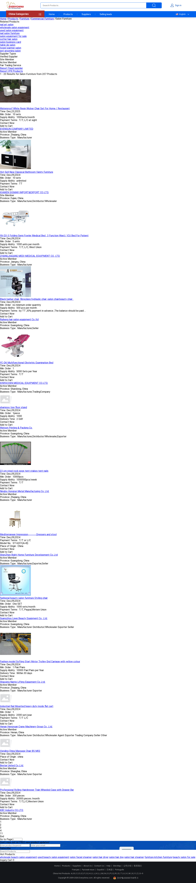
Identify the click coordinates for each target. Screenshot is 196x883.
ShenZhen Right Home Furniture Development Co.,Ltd (29, 554)
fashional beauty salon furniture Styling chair (24, 598)
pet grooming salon (10, 50)
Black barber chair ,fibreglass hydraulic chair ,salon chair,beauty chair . (37, 299)
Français (75, 870)
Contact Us (99, 866)
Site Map (117, 866)
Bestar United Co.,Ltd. (12, 765)
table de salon (7, 44)
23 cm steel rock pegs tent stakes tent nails (24, 470)
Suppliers (86, 14)
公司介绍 (127, 866)
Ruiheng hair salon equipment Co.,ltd (19, 319)
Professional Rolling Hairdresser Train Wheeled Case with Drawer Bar (37, 789)
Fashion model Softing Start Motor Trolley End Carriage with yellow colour (40, 661)
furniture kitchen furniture (154, 857)
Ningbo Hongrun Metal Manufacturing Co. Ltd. (24, 491)
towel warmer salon (10, 47)
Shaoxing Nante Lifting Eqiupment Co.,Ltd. (22, 681)
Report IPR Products (11, 71)
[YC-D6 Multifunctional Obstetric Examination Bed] (15, 359)
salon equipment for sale (13, 36)
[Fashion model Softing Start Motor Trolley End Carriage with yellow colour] (15, 658)
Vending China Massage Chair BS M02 (20, 750)
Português (119, 870)
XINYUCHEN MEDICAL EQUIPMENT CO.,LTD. (24, 383)
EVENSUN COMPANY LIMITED (16, 128)
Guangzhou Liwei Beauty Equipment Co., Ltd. (23, 618)
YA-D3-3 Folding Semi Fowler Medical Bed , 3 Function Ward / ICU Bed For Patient (44, 235)
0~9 (141, 873)
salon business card (10, 42)
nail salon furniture (10, 33)
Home (52, 14)
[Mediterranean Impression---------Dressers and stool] (15, 531)
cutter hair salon (8, 39)
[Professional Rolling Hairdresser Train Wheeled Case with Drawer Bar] (6, 786)
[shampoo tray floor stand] (6, 404)
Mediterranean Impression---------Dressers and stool (28, 534)
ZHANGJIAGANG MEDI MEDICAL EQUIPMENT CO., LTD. (30, 255)
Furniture (24, 18)
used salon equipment (12, 30)
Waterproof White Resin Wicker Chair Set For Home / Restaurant (35, 108)
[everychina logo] (15, 5)
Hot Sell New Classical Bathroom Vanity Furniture (26, 172)
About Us (87, 866)
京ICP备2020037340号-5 (127, 878)
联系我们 (138, 866)
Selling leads (106, 14)
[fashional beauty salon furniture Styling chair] (15, 595)
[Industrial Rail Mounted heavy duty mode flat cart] (6, 703)
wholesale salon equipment (14, 27)
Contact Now (7, 123)
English (182, 14)
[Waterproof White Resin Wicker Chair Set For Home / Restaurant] (15, 105)
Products (68, 14)
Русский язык (88, 870)
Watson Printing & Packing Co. (16, 427)
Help (108, 866)
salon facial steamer (77, 857)
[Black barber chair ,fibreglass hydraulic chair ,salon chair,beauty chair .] (15, 296)
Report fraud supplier (11, 68)
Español (100, 870)
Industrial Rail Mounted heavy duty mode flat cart (26, 706)
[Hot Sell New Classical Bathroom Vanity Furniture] (15, 169)
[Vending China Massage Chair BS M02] (6, 748)
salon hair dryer (96, 857)
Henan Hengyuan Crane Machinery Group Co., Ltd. (26, 726)
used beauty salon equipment (49, 857)
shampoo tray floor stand (13, 407)
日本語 (110, 870)
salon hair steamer (130, 857)
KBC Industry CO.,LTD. (11, 810)
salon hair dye (112, 857)
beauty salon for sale (179, 857)
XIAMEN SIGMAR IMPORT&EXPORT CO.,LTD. (24, 192)
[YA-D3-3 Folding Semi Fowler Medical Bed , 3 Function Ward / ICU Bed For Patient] (15, 232)
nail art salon (6, 24)
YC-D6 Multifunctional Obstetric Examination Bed (26, 362)
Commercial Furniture (42, 18)
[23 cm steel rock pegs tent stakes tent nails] (15, 468)
